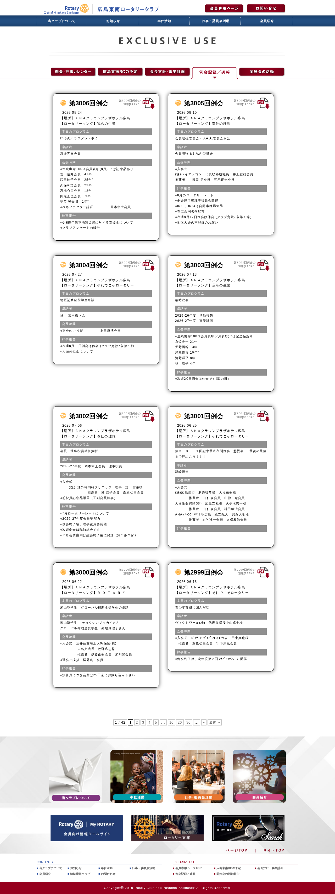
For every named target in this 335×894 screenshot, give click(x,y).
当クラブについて (62, 21)
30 (188, 722)
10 (171, 722)
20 (180, 722)
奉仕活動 (164, 21)
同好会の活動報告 (227, 873)
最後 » (214, 722)
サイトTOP (274, 850)
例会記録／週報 (185, 873)
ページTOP (237, 850)
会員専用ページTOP (188, 868)
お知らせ (113, 21)
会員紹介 (267, 21)
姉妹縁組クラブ (80, 873)
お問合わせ (108, 873)
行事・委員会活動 (216, 21)
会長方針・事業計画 (270, 868)
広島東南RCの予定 (228, 868)
